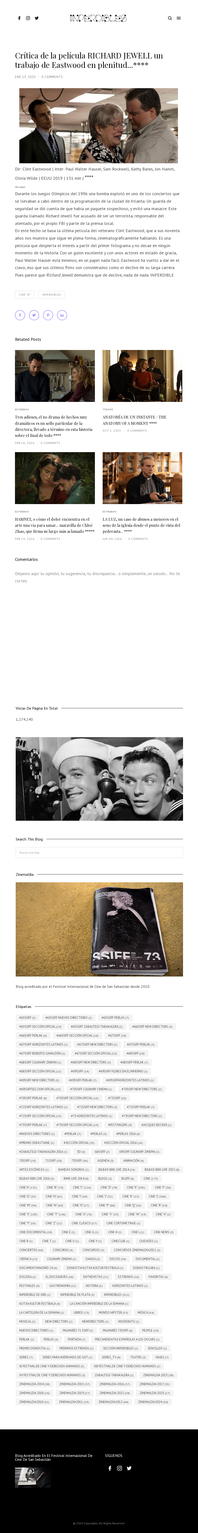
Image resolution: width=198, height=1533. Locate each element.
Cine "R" (25, 294)
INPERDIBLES (51, 294)
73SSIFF (108, 409)
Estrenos (22, 409)
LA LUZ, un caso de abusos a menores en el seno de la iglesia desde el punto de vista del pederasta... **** (141, 525)
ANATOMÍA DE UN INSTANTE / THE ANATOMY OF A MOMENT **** (134, 420)
